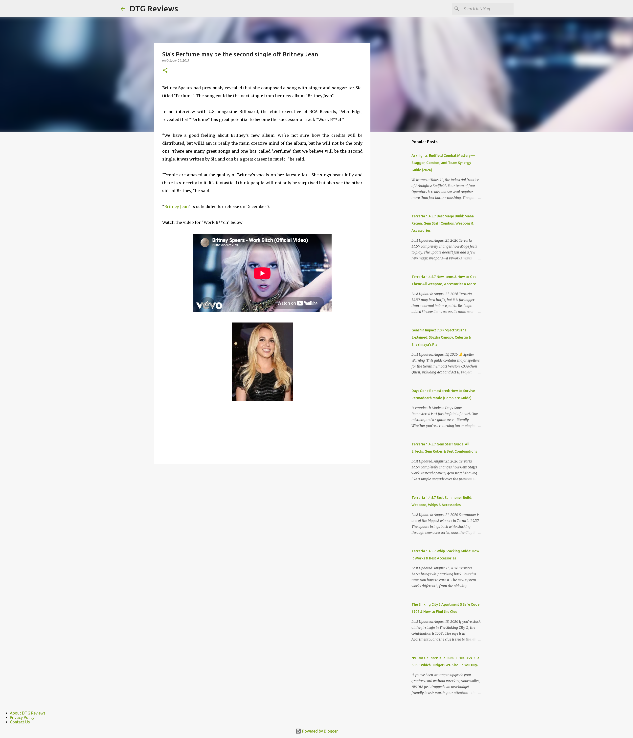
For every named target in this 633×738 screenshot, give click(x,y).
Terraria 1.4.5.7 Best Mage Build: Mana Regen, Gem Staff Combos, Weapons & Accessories (442, 223)
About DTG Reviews (27, 713)
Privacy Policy (22, 717)
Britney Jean (176, 206)
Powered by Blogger (319, 731)
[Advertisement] (395, 213)
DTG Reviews (154, 8)
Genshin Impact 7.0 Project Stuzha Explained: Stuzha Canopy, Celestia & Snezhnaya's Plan (441, 337)
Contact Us (20, 722)
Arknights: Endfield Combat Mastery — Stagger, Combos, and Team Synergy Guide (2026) (443, 163)
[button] (165, 70)
